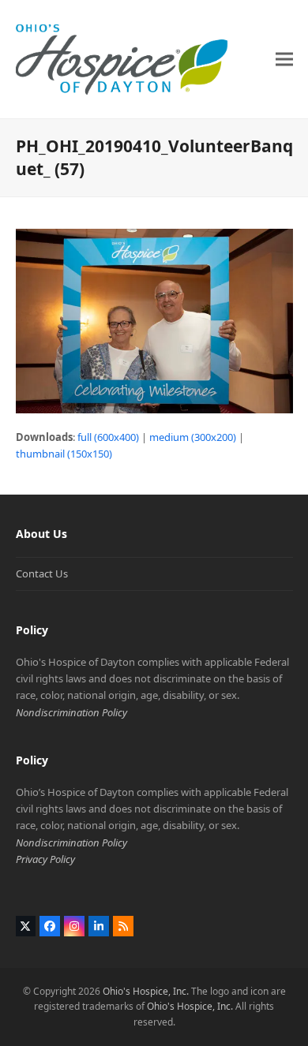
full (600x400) (108, 437)
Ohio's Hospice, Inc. (146, 991)
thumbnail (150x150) (64, 453)
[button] (284, 58)
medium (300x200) (192, 437)
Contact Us (42, 573)
